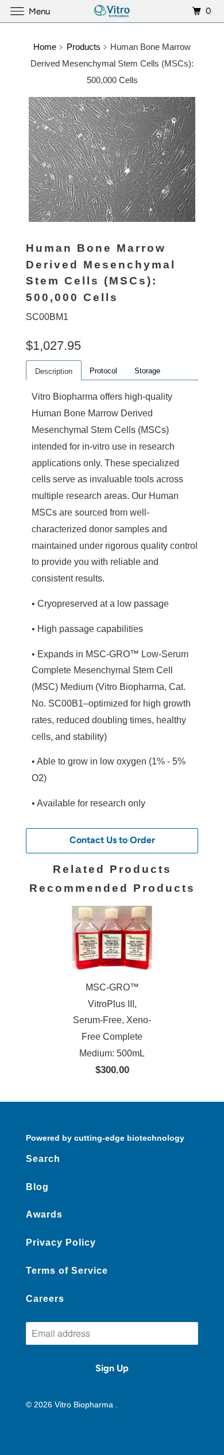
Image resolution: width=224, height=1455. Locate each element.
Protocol (103, 370)
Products (84, 47)
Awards (44, 1214)
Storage (147, 370)
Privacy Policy (61, 1242)
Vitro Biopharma (85, 1404)
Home (44, 47)
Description (53, 371)
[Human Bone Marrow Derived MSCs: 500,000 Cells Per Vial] (112, 159)
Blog (37, 1187)
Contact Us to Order (112, 839)
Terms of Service (67, 1270)
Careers (45, 1299)
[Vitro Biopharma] (112, 11)
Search (43, 1159)
